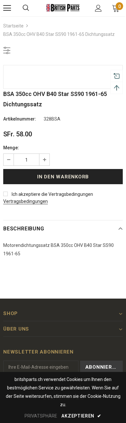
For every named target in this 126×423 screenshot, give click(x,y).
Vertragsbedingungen (25, 201)
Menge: (11, 147)
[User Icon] (98, 8)
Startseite (13, 25)
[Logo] (63, 7)
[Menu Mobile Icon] (7, 8)
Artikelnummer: (19, 119)
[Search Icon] (26, 8)
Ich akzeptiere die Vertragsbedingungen (52, 194)
